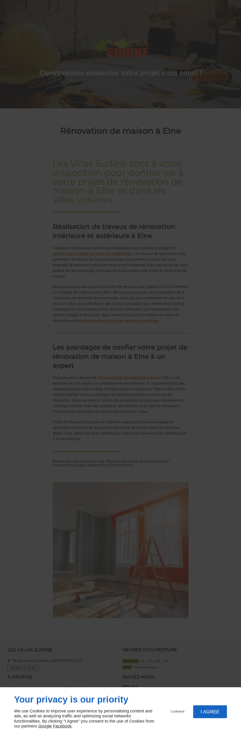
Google (45, 726)
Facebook (62, 726)
